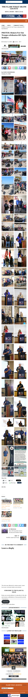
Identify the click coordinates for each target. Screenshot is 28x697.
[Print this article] (14, 68)
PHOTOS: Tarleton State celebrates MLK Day (6, 506)
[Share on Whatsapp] (16, 68)
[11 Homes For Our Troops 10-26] (14, 64)
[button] (26, 21)
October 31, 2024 (7, 41)
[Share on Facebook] (3, 68)
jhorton (16, 41)
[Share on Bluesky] (23, 68)
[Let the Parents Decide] (7, 636)
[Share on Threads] (25, 68)
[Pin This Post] (9, 68)
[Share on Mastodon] (18, 68)
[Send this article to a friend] (11, 68)
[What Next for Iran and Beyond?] (21, 642)
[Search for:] (14, 1)
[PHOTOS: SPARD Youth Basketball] (7, 514)
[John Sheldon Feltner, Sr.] (7, 642)
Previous (3, 663)
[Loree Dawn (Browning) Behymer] (21, 636)
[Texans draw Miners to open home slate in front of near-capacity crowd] (14, 636)
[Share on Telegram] (21, 68)
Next (24, 663)
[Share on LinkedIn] (7, 68)
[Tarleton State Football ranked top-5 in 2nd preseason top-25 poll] (14, 642)
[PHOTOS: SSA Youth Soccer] (18, 501)
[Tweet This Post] (5, 68)
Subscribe (5, 601)
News (9, 25)
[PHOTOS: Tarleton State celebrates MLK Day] (7, 501)
